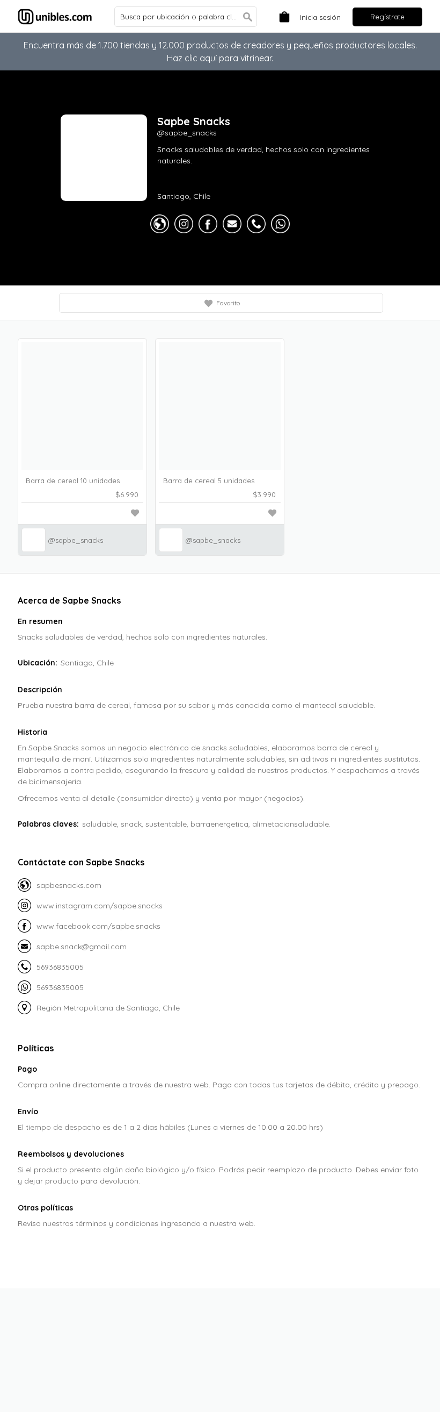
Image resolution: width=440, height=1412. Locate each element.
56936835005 (60, 967)
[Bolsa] (281, 16)
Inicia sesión (320, 17)
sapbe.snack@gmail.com (81, 946)
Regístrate (387, 16)
